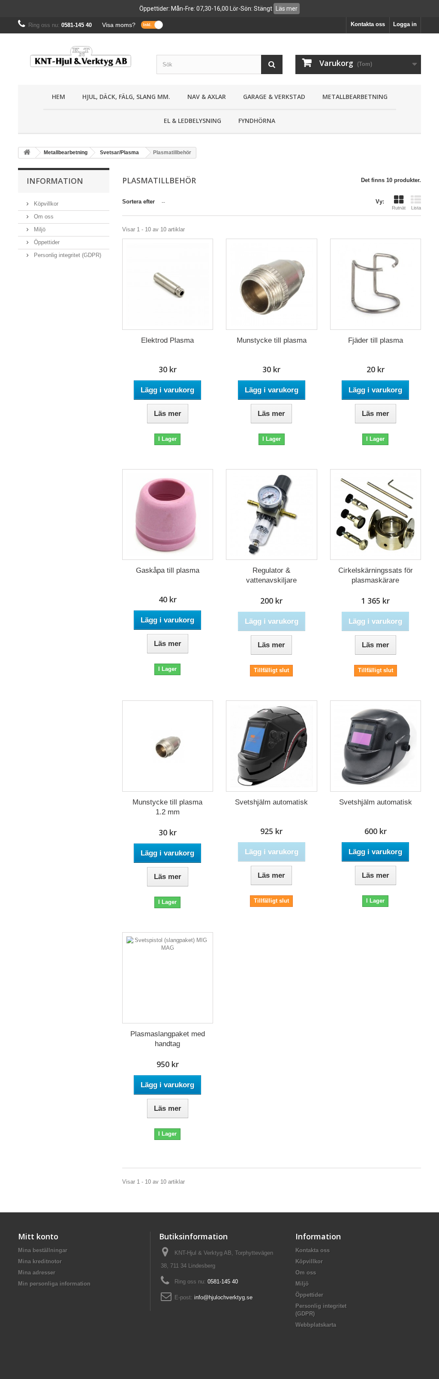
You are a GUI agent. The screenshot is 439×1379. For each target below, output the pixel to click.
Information (55, 181)
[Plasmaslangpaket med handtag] (167, 977)
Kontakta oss (368, 24)
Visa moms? (118, 24)
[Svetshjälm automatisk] (271, 746)
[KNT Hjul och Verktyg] (81, 56)
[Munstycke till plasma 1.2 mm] (167, 746)
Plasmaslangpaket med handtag (167, 1039)
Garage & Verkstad (274, 97)
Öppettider (46, 242)
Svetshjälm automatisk (271, 802)
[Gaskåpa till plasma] (167, 514)
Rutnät (399, 207)
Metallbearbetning (355, 97)
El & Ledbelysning (192, 121)
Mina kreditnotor (40, 1261)
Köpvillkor (45, 203)
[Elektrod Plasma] (167, 284)
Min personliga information (54, 1283)
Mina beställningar (42, 1250)
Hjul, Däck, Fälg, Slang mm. (126, 97)
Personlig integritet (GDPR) (66, 255)
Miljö (38, 229)
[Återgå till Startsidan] (27, 152)
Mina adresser (36, 1272)
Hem (58, 97)
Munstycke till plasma (272, 340)
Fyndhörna (256, 121)
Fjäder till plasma (375, 340)
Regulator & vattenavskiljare (271, 575)
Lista (416, 207)
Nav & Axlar (206, 97)
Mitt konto (38, 1236)
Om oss (43, 216)
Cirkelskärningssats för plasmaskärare (375, 575)
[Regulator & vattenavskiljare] (271, 514)
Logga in (405, 24)
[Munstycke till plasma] (271, 284)
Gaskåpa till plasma (167, 570)
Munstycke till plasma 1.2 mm (167, 807)
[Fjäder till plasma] (375, 284)
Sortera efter (138, 201)
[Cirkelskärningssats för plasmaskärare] (375, 514)
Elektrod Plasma (167, 340)
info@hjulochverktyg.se (223, 1297)
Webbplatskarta (315, 1325)
